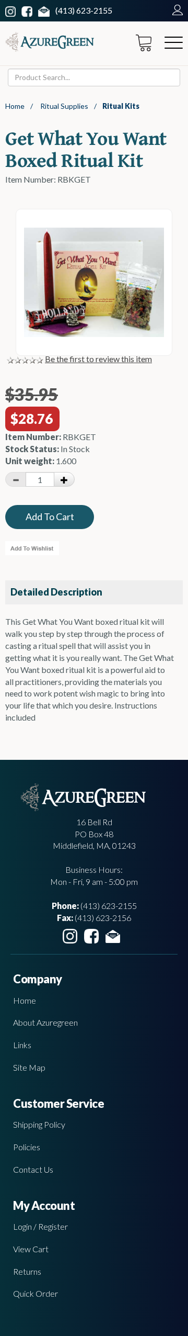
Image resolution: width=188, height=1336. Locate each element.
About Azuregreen (45, 1022)
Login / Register (40, 1226)
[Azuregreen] (49, 42)
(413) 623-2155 (83, 10)
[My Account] (175, 10)
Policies (26, 1147)
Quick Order (35, 1293)
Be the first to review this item (98, 359)
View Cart (31, 1249)
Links (22, 1045)
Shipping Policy (39, 1124)
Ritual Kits (120, 106)
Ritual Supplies (64, 106)
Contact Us (33, 1169)
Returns (27, 1271)
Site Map (29, 1067)
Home (15, 106)
